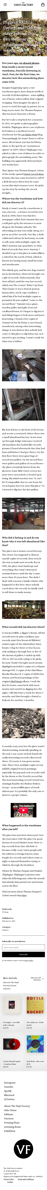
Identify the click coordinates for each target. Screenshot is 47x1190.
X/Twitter (9, 1099)
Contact (10, 1182)
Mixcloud (9, 1095)
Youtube (8, 1086)
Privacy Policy (9, 1179)
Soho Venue (10, 1110)
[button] (7, 4)
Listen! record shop (34, 174)
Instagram (10, 1082)
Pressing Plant (11, 1122)
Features (9, 1118)
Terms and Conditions (26, 1179)
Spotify (8, 1090)
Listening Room (12, 1126)
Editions (8, 1114)
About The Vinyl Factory (17, 1106)
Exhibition (9, 1130)
